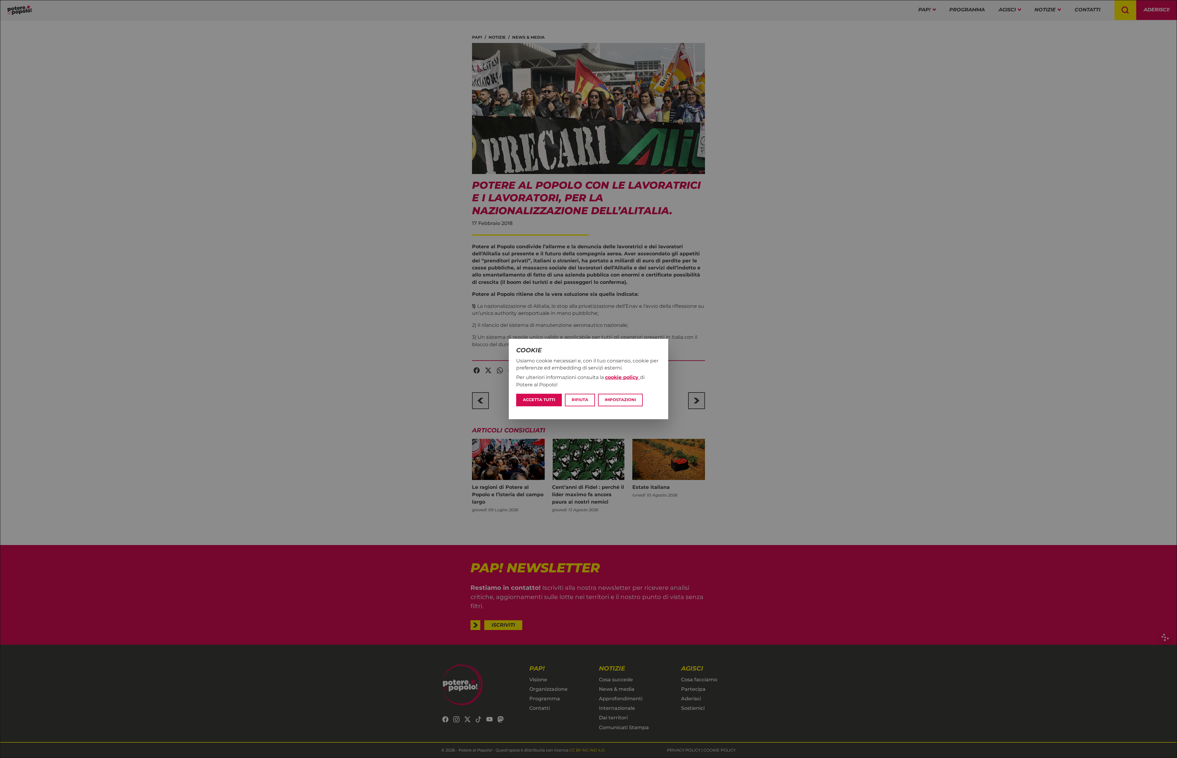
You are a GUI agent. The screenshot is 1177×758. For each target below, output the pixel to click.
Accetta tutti (539, 399)
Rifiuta (580, 399)
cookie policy (622, 377)
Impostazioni (620, 399)
